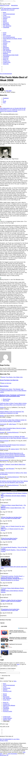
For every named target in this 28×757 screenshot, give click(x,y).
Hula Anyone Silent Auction (8, 539)
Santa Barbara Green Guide (10, 55)
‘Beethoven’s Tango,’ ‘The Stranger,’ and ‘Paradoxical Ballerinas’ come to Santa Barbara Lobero (12, 395)
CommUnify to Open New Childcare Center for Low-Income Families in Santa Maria (13, 420)
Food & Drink (6, 17)
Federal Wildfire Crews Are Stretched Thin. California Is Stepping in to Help (12, 412)
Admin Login (6, 721)
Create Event (6, 62)
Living (4, 15)
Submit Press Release (9, 705)
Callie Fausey (12, 424)
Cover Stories (7, 52)
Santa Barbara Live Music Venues (12, 38)
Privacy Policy (4, 740)
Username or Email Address (8, 668)
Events (5, 20)
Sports (5, 21)
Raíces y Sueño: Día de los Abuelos (11, 601)
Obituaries (6, 23)
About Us (5, 59)
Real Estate (6, 24)
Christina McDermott (13, 432)
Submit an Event (4, 5)
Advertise (5, 58)
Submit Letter (7, 719)
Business (2, 477)
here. (15, 681)
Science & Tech (4, 449)
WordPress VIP (4, 755)
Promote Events (7, 711)
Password (3, 672)
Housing (2, 432)
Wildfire (2, 415)
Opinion (5, 18)
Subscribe (4, 10)
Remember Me (5, 675)
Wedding (5, 53)
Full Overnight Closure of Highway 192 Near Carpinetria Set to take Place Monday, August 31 (13, 437)
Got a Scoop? (10, 10)
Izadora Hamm (15, 449)
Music (2, 468)
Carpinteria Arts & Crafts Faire (9, 610)
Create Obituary (7, 718)
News (4, 12)
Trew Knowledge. (12, 753)
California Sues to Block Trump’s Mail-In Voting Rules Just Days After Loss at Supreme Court (13, 404)
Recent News (6, 399)
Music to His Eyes (4, 386)
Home (4, 32)
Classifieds (6, 27)
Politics (2, 407)
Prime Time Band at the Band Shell (10, 518)
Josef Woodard (9, 468)
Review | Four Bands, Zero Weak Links (9, 380)
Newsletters (14, 5)
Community (3, 424)
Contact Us (6, 61)
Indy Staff (8, 90)
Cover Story (6, 699)
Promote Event (7, 691)
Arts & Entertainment (9, 14)
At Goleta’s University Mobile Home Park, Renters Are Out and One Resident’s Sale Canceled (14, 481)
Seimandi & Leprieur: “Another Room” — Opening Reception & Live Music (12, 579)
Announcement (4, 440)
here (18, 664)
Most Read (6, 400)
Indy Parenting (7, 26)
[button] (14, 632)
